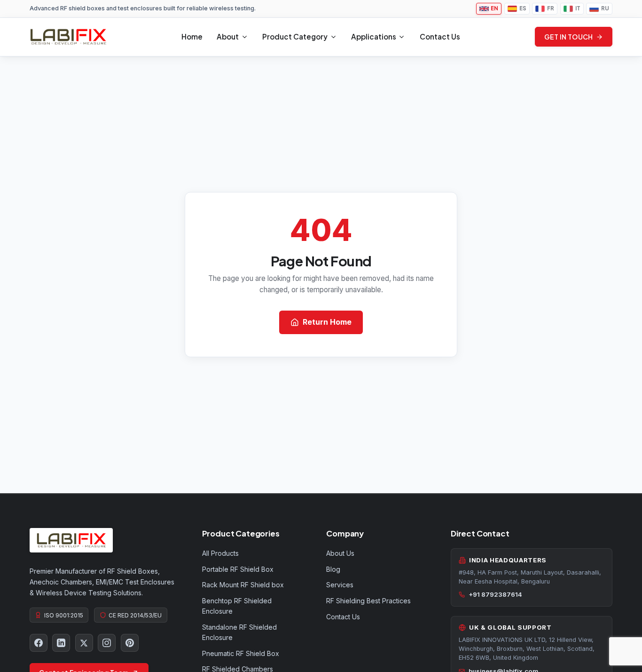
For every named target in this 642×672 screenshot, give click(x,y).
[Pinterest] (130, 643)
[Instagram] (107, 643)
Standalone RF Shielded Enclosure (239, 632)
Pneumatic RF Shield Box (240, 653)
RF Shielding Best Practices (368, 601)
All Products (220, 553)
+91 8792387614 (495, 594)
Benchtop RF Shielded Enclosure (237, 606)
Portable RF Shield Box (238, 569)
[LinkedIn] (61, 643)
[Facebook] (38, 643)
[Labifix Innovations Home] (68, 37)
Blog (333, 569)
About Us (340, 553)
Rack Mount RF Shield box (243, 585)
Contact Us (440, 36)
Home (192, 36)
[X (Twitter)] (84, 643)
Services (339, 585)
